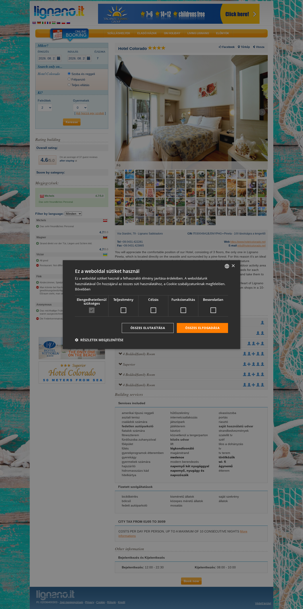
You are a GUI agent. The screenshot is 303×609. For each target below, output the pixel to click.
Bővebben (83, 289)
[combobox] (227, 266)
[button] (99, 339)
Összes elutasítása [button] (147, 328)
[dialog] (151, 304)
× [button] (233, 266)
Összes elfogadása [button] (202, 328)
